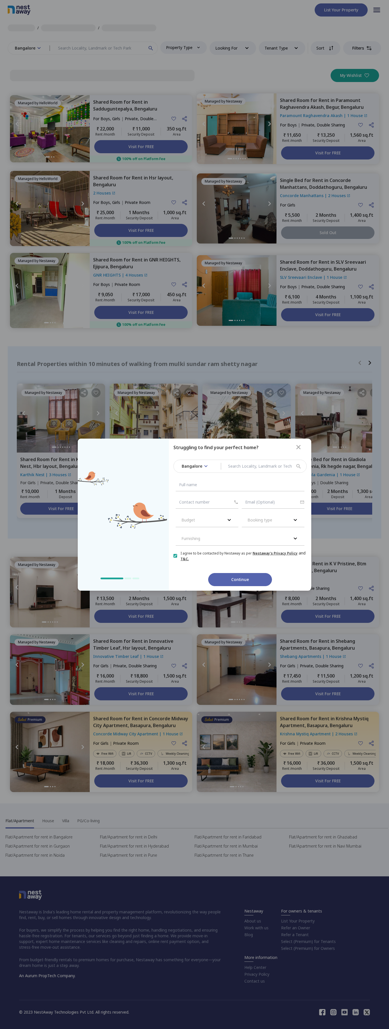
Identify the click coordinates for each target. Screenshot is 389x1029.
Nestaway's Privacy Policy (275, 553)
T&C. (185, 559)
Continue (240, 579)
